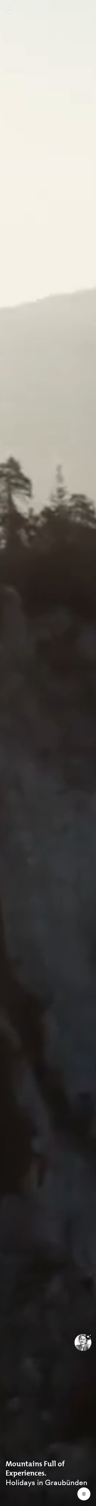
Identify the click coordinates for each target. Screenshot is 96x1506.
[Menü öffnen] (83, 1493)
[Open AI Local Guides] (83, 1342)
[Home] (8, 13)
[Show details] (89, 1337)
